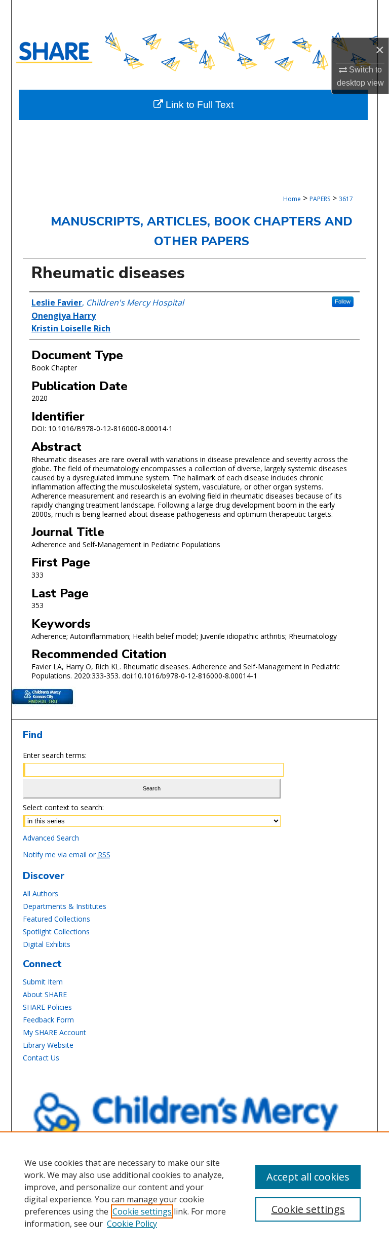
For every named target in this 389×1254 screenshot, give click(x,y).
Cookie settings (142, 1211)
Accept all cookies (307, 1177)
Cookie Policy (132, 1223)
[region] (194, 1192)
